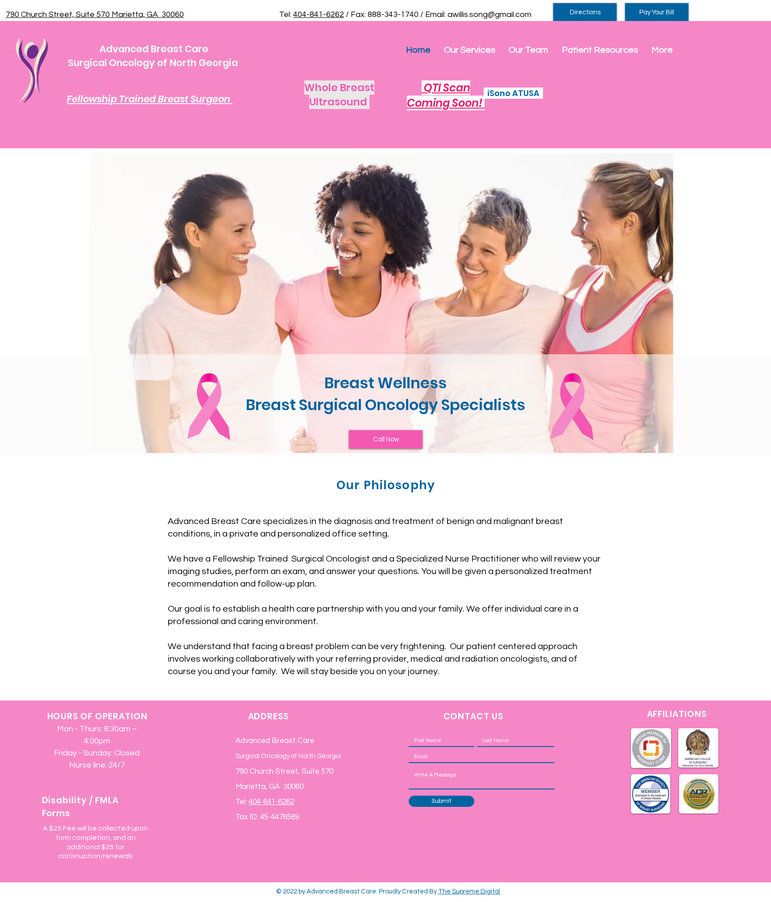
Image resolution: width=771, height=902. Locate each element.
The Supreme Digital (469, 891)
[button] (469, 50)
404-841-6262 (318, 14)
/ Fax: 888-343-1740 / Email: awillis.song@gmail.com (437, 14)
